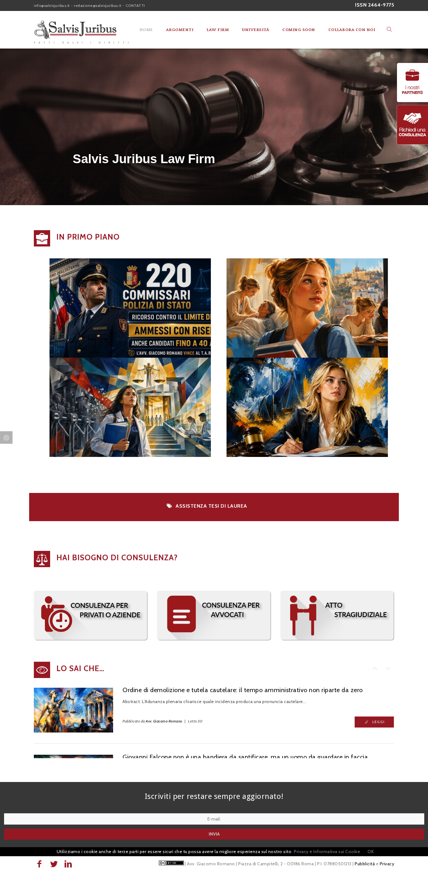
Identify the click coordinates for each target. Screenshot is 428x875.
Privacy (387, 864)
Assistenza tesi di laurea (211, 506)
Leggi (378, 722)
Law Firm (217, 30)
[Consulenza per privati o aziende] (91, 639)
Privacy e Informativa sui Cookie (327, 851)
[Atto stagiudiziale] (337, 639)
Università (255, 30)
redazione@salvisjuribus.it (97, 5)
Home (146, 30)
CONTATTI (135, 5)
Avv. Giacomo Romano (164, 721)
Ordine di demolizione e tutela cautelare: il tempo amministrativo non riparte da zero (243, 690)
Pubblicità (365, 864)
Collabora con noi (351, 30)
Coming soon (298, 30)
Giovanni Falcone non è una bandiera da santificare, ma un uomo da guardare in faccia (245, 757)
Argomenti (180, 30)
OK (371, 851)
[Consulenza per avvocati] (214, 639)
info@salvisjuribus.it (52, 5)
